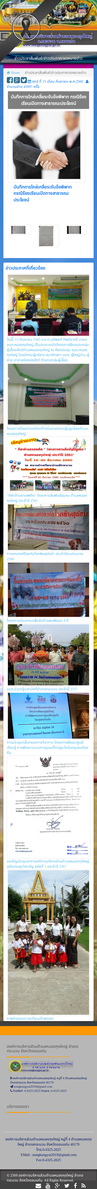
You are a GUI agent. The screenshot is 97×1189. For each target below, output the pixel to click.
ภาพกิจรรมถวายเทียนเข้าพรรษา (30, 1018)
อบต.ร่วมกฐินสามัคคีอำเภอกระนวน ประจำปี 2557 (42, 688)
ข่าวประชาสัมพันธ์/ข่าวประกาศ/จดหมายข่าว (55, 72)
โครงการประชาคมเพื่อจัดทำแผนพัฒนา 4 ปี (38, 620)
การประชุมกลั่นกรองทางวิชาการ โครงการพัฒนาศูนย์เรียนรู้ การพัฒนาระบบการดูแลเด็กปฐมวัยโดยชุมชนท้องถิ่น (47, 747)
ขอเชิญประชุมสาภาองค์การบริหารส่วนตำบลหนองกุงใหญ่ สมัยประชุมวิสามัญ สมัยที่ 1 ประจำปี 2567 (48, 864)
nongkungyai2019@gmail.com (54, 1154)
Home (15, 72)
